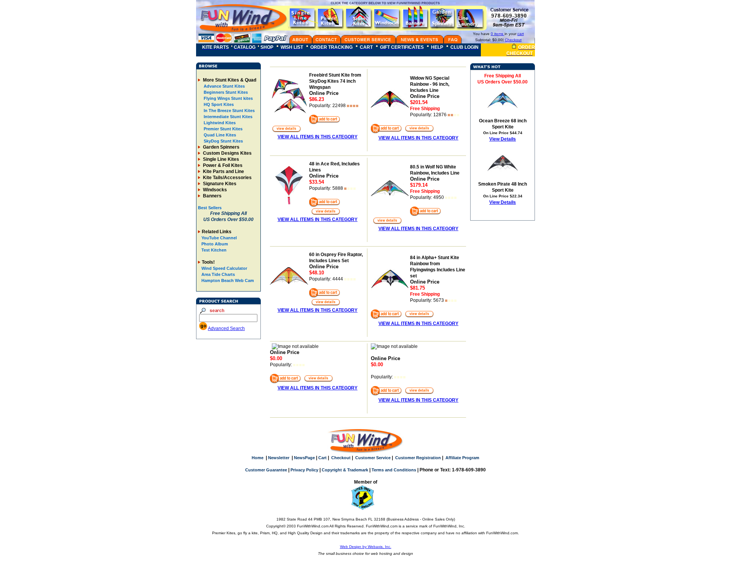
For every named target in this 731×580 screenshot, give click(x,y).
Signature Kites (219, 183)
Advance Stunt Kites (224, 86)
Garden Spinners (220, 147)
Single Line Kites (220, 159)
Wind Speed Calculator (224, 268)
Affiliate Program (462, 457)
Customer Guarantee (266, 470)
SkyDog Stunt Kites (223, 141)
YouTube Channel (219, 238)
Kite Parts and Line (223, 171)
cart (520, 34)
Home (257, 457)
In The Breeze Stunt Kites (229, 110)
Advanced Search (226, 328)
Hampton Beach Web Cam (227, 280)
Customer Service (373, 457)
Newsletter (278, 457)
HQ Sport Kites (218, 104)
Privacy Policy (304, 470)
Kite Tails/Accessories (227, 177)
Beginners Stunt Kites (225, 92)
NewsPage (304, 457)
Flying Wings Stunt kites (228, 98)
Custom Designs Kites (227, 153)
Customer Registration (418, 457)
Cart (322, 457)
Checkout (513, 40)
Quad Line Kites (219, 135)
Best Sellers (210, 207)
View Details (502, 139)
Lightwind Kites (219, 122)
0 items (497, 34)
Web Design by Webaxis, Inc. (365, 547)
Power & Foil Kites (222, 165)
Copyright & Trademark (345, 470)
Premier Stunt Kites (223, 129)
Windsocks (214, 189)
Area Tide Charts (218, 274)
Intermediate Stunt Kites (227, 116)
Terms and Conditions (394, 470)
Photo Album (214, 244)
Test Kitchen (214, 250)
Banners (212, 196)
